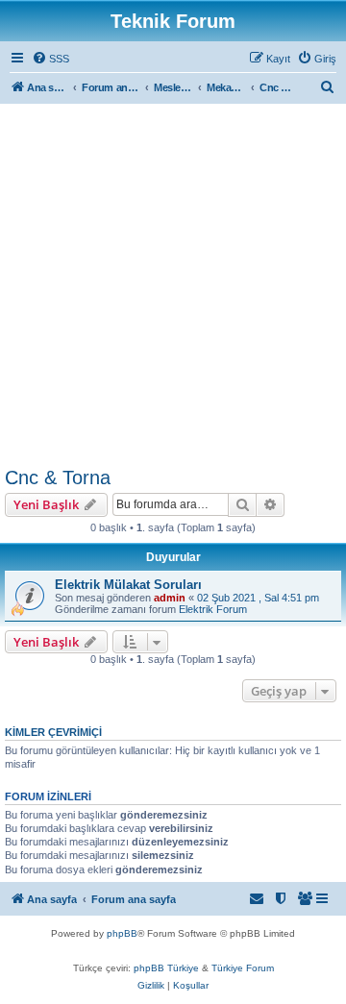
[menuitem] (50, 58)
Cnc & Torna (58, 477)
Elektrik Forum (213, 609)
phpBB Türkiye (166, 968)
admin (169, 597)
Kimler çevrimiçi (53, 732)
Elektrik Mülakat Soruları (128, 584)
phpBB (122, 933)
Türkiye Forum (242, 968)
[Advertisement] (173, 284)
